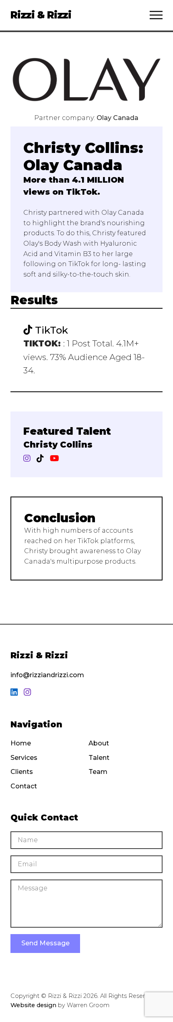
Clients (21, 772)
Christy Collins (58, 445)
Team (98, 772)
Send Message (45, 943)
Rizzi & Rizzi (40, 15)
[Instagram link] (27, 692)
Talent (99, 757)
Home (20, 743)
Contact (23, 786)
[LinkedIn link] (14, 692)
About (99, 743)
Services (23, 757)
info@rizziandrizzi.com (47, 675)
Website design (33, 1005)
